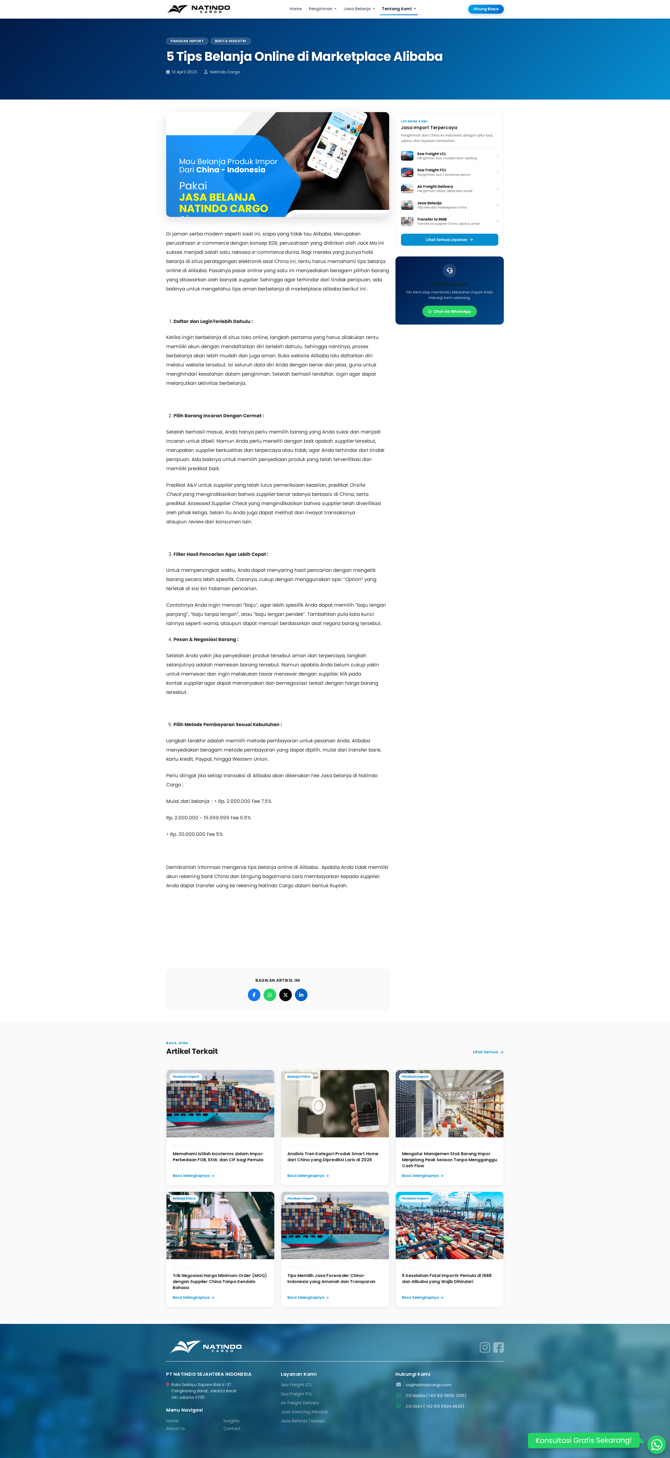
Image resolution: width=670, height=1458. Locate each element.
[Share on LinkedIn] (301, 995)
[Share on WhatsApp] (270, 995)
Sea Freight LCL (296, 1385)
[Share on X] (285, 995)
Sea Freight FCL (296, 1394)
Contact (232, 1429)
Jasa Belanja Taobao (303, 1421)
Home (296, 9)
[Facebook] (498, 1347)
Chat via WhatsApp (452, 311)
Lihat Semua (485, 1052)
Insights (231, 1421)
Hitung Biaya (486, 9)
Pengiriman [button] (321, 9)
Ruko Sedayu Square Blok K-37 (204, 1391)
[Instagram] (485, 1347)
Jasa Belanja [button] (358, 9)
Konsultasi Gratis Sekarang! (584, 1440)
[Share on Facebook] (254, 995)
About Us (175, 1429)
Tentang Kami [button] (397, 9)
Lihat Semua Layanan (446, 239)
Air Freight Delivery (300, 1403)
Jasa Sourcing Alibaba (304, 1412)
